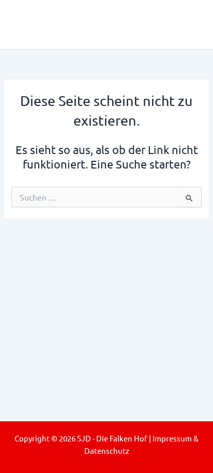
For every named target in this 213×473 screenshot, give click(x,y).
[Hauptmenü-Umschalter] (190, 24)
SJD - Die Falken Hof (94, 24)
